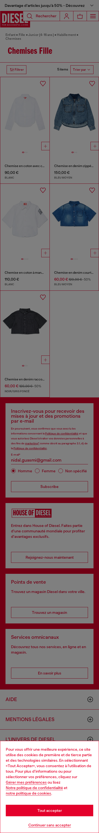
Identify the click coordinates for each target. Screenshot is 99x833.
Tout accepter (49, 810)
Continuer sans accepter (49, 825)
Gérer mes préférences (26, 782)
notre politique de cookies (28, 793)
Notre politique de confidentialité (34, 788)
